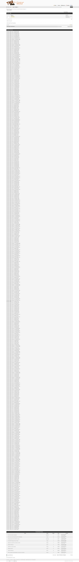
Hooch (12, 31)
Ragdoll (13, 120)
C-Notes (13, 35)
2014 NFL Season (10, 548)
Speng (12, 40)
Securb (13, 34)
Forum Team (8, 559)
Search (59, 5)
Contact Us (11, 559)
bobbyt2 (13, 171)
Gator (12, 88)
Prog (12, 15)
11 (53, 548)
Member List (63, 5)
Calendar (68, 5)
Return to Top (18, 559)
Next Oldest (8, 26)
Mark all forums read (28, 559)
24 (53, 550)
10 (53, 546)
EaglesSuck (13, 39)
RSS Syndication (33, 559)
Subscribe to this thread (10, 555)
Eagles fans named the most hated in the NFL (14, 542)
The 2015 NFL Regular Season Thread (13, 540)
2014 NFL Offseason (10, 550)
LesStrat (64, 539)
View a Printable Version (10, 554)
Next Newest (12, 26)
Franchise (13, 117)
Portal (55, 5)
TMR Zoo (14, 559)
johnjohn (64, 535)
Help (72, 5)
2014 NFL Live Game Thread (12, 546)
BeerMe (13, 68)
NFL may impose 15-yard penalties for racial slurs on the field (16, 552)
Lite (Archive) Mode (22, 559)
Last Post (62, 535)
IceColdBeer (13, 54)
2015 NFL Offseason (10, 544)
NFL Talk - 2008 (9, 31)
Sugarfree (13, 170)
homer (12, 178)
